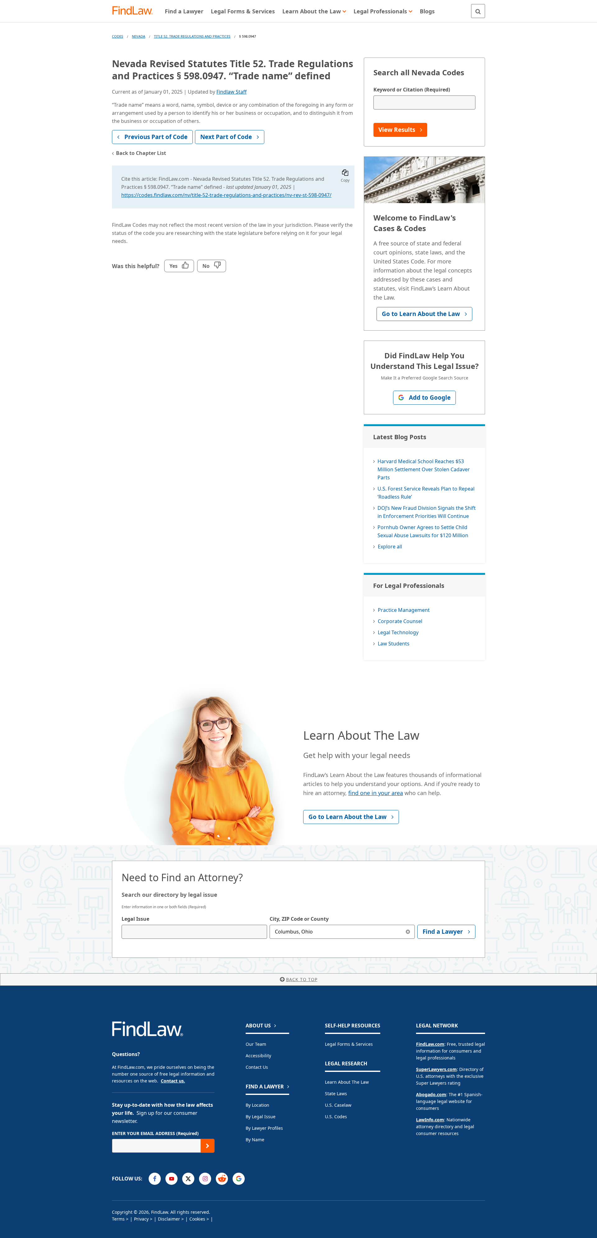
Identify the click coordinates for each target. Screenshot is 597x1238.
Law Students (394, 643)
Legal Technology (398, 632)
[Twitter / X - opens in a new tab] (188, 1179)
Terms (118, 1219)
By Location (257, 1105)
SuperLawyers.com (436, 1069)
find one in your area (375, 793)
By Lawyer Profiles (264, 1128)
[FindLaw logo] (135, 11)
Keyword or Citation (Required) (411, 89)
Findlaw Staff (231, 91)
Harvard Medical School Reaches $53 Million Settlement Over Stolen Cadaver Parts (423, 469)
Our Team (256, 1044)
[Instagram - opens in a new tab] (205, 1179)
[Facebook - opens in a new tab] (155, 1179)
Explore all (390, 546)
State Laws (336, 1093)
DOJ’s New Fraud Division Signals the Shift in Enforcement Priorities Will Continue (426, 512)
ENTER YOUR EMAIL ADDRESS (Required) (155, 1133)
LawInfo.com (430, 1120)
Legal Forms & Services (349, 1044)
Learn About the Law (347, 1082)
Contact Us (257, 1067)
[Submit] (208, 1146)
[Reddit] (222, 1179)
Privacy (141, 1219)
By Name (255, 1140)
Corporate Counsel (400, 621)
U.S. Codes (336, 1116)
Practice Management (404, 610)
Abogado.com (431, 1094)
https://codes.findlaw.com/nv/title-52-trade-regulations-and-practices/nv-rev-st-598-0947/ (226, 195)
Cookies (197, 1219)
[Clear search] (408, 932)
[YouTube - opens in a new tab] (171, 1179)
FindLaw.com (430, 1044)
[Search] (478, 11)
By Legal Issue (260, 1116)
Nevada (138, 36)
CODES (117, 36)
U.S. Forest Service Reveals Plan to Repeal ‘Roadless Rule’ (425, 492)
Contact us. (173, 1081)
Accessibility (258, 1056)
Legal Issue (135, 918)
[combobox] (194, 932)
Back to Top (301, 979)
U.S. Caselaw (338, 1105)
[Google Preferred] (239, 1179)
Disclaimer (169, 1219)
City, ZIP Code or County (299, 918)
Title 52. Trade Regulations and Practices (192, 36)
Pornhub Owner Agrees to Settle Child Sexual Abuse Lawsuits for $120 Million (422, 531)
